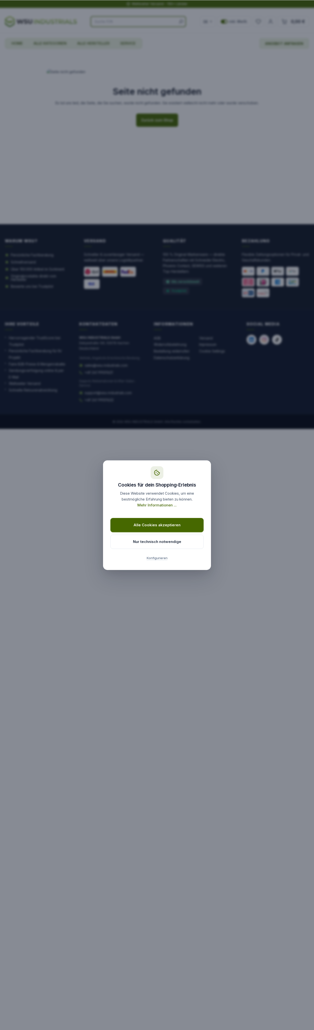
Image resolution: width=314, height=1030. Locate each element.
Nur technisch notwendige (157, 541)
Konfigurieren (157, 558)
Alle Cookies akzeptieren (157, 525)
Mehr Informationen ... (157, 505)
